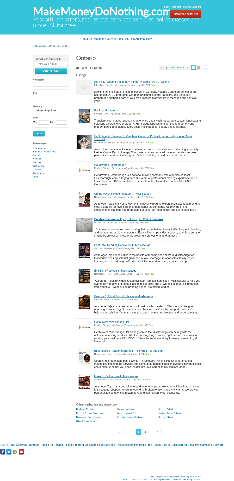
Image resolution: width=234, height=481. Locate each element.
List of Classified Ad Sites (178, 445)
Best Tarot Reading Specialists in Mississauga (122, 245)
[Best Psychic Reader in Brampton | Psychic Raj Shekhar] (84, 356)
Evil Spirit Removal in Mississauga (115, 270)
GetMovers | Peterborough (110, 165)
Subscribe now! (51, 71)
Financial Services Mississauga (131, 417)
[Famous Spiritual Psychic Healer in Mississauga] (84, 302)
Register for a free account (186, 6)
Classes (37, 162)
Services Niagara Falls (127, 413)
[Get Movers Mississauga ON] (84, 327)
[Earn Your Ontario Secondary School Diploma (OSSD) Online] (84, 87)
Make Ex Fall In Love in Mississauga (116, 376)
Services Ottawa (165, 417)
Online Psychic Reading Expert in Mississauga (122, 194)
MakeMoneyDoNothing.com (102, 11)
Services (37, 169)
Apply (39, 133)
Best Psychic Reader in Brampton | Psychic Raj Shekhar (128, 351)
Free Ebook (154, 445)
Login (167, 6)
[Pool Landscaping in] (84, 116)
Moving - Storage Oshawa (169, 413)
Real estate (38, 165)
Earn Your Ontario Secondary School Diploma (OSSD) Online (131, 82)
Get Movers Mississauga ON (111, 322)
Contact (197, 479)
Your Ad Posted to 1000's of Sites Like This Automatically (117, 39)
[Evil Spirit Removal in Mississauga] (84, 276)
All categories (40, 148)
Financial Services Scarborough (90, 413)
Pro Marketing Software (209, 445)
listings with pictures (46, 110)
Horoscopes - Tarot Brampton (88, 417)
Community (38, 173)
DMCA (124, 479)
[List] (193, 67)
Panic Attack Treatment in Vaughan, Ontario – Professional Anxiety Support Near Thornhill (143, 137)
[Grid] (198, 67)
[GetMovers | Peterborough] (84, 170)
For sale (37, 155)
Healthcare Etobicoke (85, 409)
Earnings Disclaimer (163, 479)
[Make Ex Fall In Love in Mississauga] (84, 382)
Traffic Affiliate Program (130, 445)
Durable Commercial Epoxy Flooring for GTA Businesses (128, 219)
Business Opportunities (44, 151)
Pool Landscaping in (106, 110)
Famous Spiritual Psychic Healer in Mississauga (123, 296)
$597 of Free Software (13, 445)
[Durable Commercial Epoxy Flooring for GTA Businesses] (84, 225)
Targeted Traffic (38, 445)
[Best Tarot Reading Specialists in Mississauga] (84, 250)
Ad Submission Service (99, 445)
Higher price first (177, 67)
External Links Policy (183, 479)
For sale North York (125, 409)
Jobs (35, 176)
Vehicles (37, 158)
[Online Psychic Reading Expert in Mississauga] (84, 199)
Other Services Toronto (86, 421)
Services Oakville (166, 409)
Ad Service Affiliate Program (67, 445)
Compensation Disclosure (141, 479)
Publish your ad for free (185, 13)
